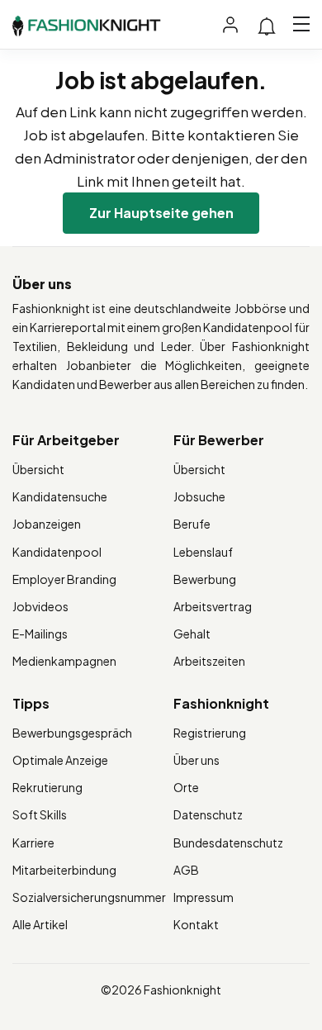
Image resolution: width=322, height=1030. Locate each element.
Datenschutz (208, 814)
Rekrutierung (47, 787)
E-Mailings (40, 633)
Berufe (192, 523)
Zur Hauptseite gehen (161, 212)
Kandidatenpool (57, 551)
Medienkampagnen (64, 660)
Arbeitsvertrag (212, 606)
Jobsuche (199, 496)
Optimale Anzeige (60, 759)
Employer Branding (64, 579)
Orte (186, 787)
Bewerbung (204, 579)
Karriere (33, 842)
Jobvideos (40, 606)
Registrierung (209, 732)
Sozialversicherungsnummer (89, 897)
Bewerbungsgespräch (72, 732)
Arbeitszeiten (209, 660)
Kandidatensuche (59, 496)
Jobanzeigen (46, 523)
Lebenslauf (203, 551)
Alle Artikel (40, 924)
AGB (186, 869)
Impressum (203, 897)
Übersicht (38, 469)
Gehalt (192, 633)
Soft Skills (39, 814)
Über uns (196, 759)
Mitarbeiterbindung (64, 869)
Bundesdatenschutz (228, 842)
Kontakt (196, 924)
